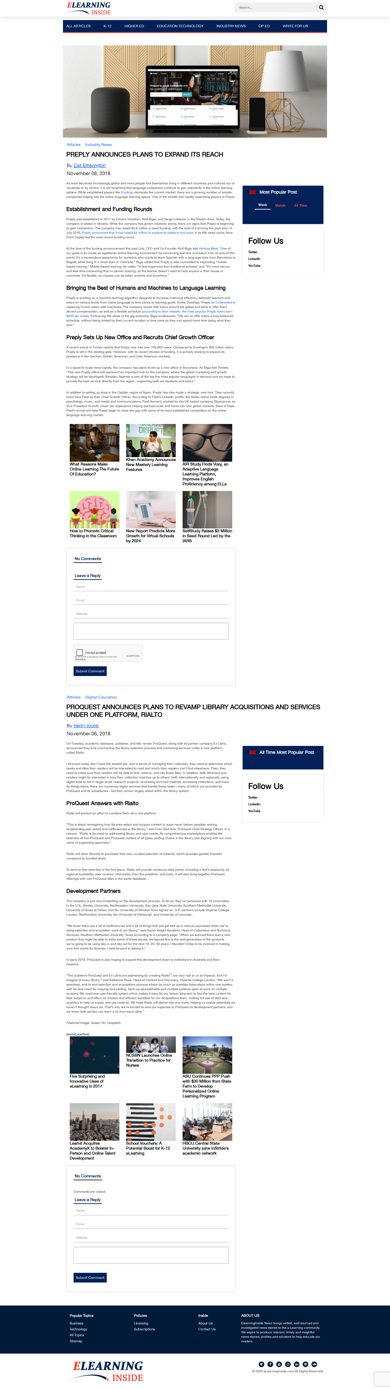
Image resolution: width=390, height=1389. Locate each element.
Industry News (231, 26)
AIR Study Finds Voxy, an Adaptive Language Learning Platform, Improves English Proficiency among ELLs (205, 474)
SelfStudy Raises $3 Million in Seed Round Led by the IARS (207, 535)
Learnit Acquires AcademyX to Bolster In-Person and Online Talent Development (93, 1150)
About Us (205, 1323)
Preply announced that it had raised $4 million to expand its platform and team (138, 232)
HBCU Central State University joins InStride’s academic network (206, 1148)
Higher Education (101, 697)
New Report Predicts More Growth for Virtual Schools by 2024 (150, 535)
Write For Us (295, 26)
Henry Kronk (86, 725)
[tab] (262, 205)
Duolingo (127, 192)
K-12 (107, 26)
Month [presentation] (280, 205)
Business (77, 1323)
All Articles (78, 26)
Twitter (253, 252)
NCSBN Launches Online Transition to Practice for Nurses (149, 1060)
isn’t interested (221, 302)
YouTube (254, 265)
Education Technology (180, 26)
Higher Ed (134, 26)
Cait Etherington (90, 165)
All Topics (77, 1335)
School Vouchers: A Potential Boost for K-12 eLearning (148, 1148)
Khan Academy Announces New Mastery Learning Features (151, 464)
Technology (78, 1329)
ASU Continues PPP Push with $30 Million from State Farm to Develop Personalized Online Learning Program (207, 1086)
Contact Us (207, 1329)
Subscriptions (144, 1329)
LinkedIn (254, 259)
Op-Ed (264, 26)
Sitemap (76, 1341)
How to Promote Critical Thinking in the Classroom (93, 533)
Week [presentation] (262, 205)
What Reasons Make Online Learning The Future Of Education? (94, 469)
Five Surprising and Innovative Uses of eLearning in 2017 (87, 1081)
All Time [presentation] (300, 205)
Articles (74, 144)
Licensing (141, 1323)
